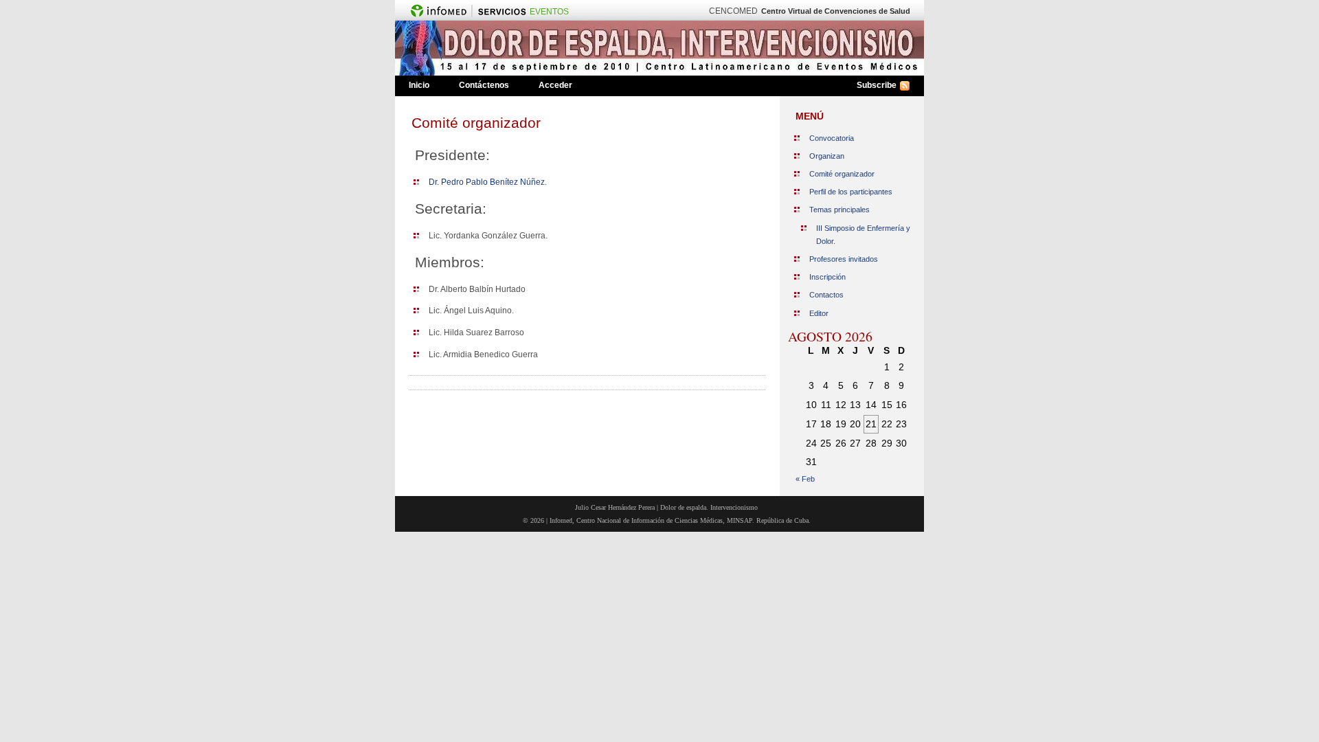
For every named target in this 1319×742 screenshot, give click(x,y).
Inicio (419, 85)
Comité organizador (476, 123)
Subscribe (877, 85)
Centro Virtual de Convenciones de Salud (835, 11)
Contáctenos (484, 85)
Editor (818, 313)
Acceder (555, 85)
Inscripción (827, 277)
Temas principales (839, 209)
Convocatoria (831, 138)
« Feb (805, 479)
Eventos (549, 11)
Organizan (826, 156)
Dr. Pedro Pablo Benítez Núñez (487, 182)
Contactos (826, 295)
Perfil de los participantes (850, 192)
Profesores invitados (843, 259)
